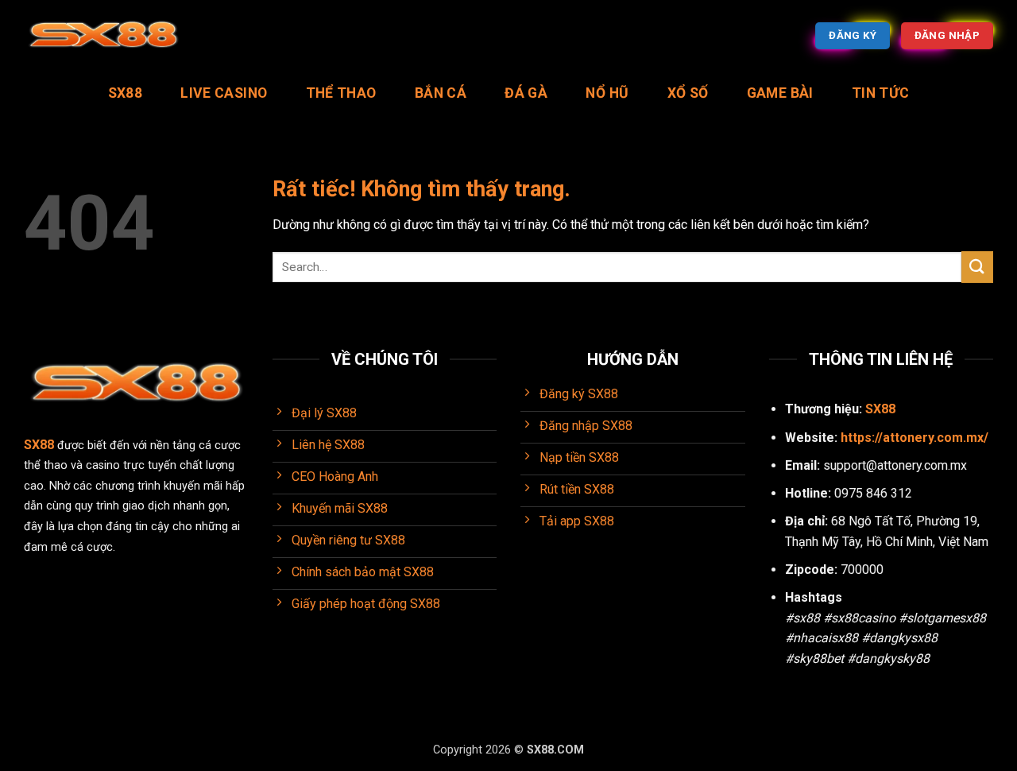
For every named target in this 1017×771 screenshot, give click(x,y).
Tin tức (880, 93)
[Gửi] (977, 266)
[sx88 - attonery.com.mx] (103, 36)
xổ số (688, 93)
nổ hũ (607, 93)
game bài (780, 93)
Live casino (223, 93)
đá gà (526, 93)
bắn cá (440, 93)
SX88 (125, 93)
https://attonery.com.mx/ (914, 437)
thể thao (341, 93)
